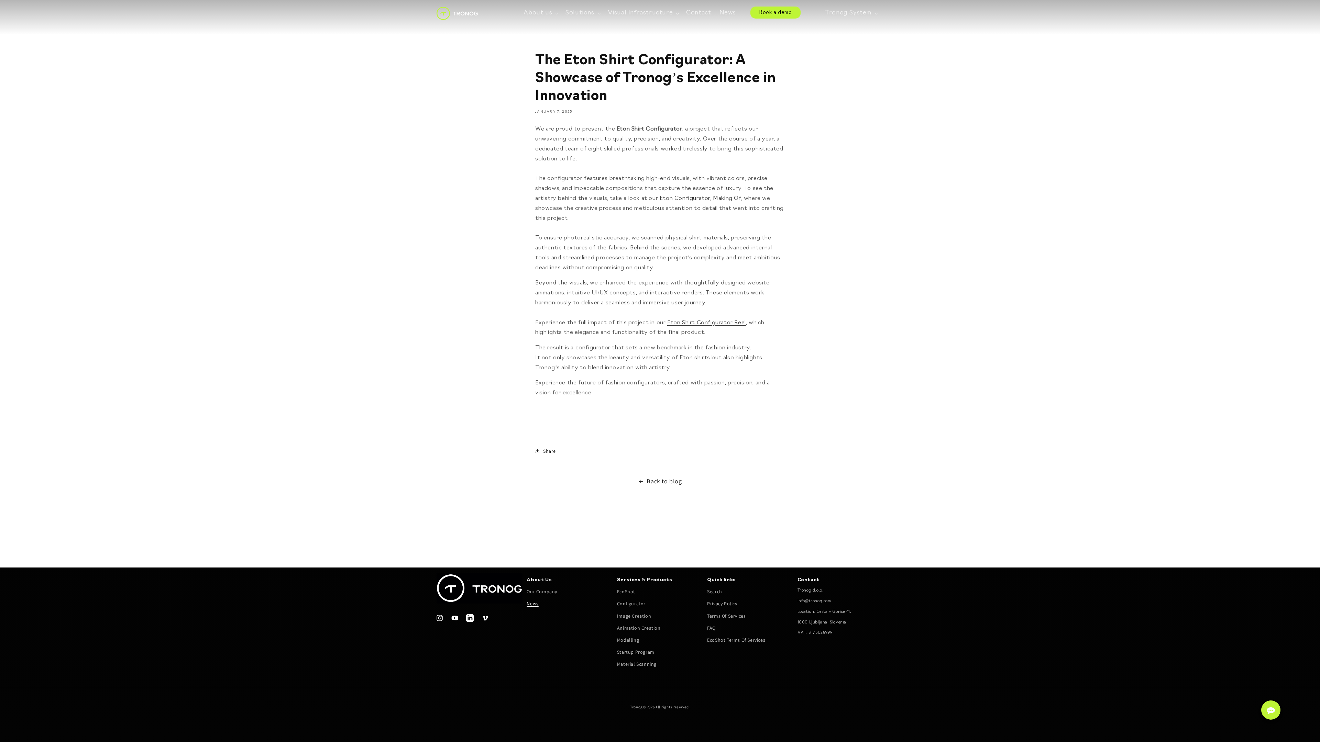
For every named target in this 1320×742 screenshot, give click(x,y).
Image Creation (634, 616)
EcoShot (626, 591)
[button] (540, 13)
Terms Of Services (726, 616)
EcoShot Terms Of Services (736, 640)
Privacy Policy (722, 603)
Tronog (636, 707)
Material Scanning (637, 664)
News (532, 603)
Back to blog (664, 481)
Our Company (542, 591)
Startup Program (635, 652)
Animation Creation (639, 628)
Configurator (631, 603)
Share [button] (549, 451)
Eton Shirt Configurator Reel (706, 323)
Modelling (628, 640)
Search (714, 591)
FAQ (711, 628)
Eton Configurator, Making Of (700, 198)
